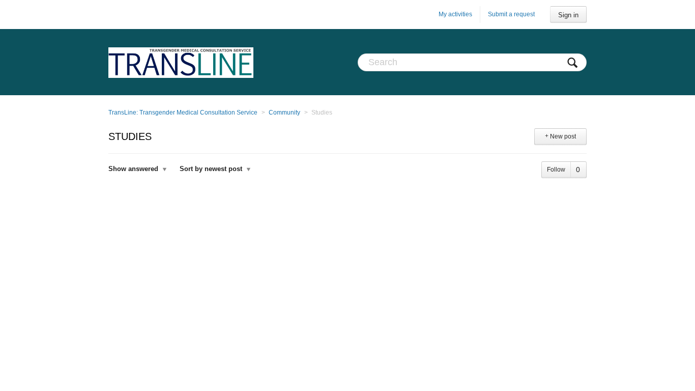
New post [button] (563, 136)
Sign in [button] (568, 15)
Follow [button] (556, 169)
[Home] (180, 62)
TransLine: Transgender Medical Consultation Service (182, 112)
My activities (455, 14)
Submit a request (511, 14)
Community (284, 112)
